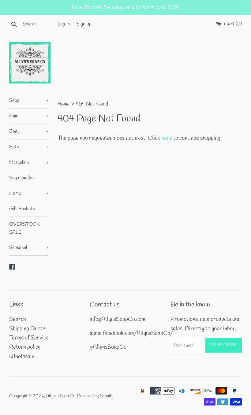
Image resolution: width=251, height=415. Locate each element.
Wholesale (22, 357)
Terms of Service (29, 338)
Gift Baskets (22, 209)
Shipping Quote (27, 329)
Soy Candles (22, 178)
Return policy (24, 347)
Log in (64, 24)
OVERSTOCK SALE (24, 228)
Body (28, 131)
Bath (28, 147)
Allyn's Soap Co (60, 396)
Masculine (28, 162)
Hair (28, 116)
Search (17, 319)
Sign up (84, 24)
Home (28, 193)
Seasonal (28, 247)
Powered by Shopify (95, 396)
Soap (28, 100)
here (166, 138)
